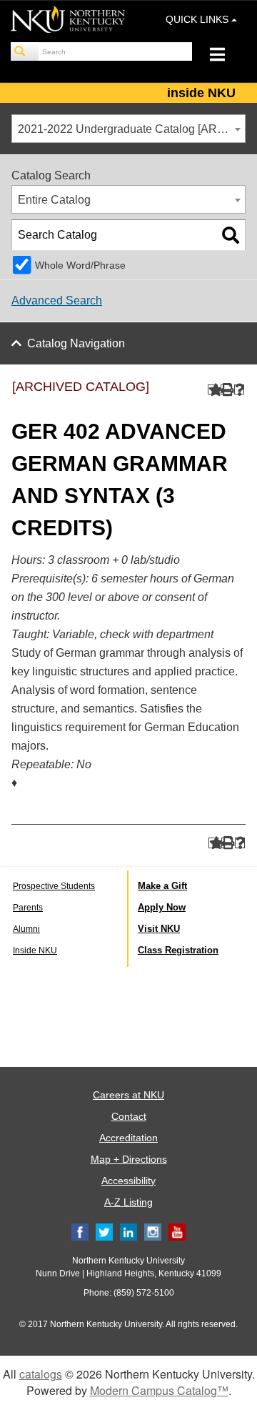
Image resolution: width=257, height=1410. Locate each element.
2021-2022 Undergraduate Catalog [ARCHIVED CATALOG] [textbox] (131, 129)
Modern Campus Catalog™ (159, 1390)
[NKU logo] (68, 21)
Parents (28, 908)
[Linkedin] (128, 1232)
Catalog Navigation (76, 343)
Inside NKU (35, 950)
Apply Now (162, 907)
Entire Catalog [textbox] (54, 200)
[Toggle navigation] (224, 56)
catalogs (40, 1374)
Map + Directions (129, 1159)
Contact (128, 1116)
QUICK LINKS (198, 19)
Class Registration (178, 950)
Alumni (26, 929)
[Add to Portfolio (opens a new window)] (213, 389)
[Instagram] (153, 1232)
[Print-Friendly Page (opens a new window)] (226, 389)
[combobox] (128, 128)
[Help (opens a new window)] (239, 389)
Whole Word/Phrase (80, 265)
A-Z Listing (128, 1202)
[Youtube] (177, 1232)
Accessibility (128, 1180)
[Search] (25, 51)
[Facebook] (80, 1232)
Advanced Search (56, 300)
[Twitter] (104, 1232)
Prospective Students (54, 886)
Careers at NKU (128, 1095)
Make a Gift (162, 885)
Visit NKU (159, 928)
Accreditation (128, 1137)
